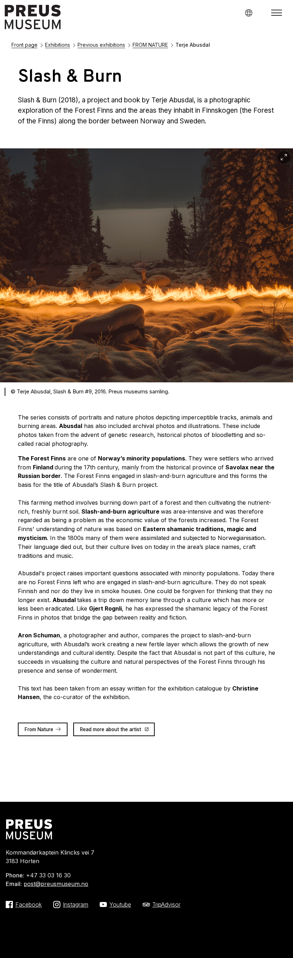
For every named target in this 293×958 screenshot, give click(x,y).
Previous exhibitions (101, 45)
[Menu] (276, 12)
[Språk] (248, 13)
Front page (24, 45)
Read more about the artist (110, 729)
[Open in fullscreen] (284, 157)
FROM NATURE (150, 45)
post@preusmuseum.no (56, 883)
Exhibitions (57, 45)
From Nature (39, 729)
